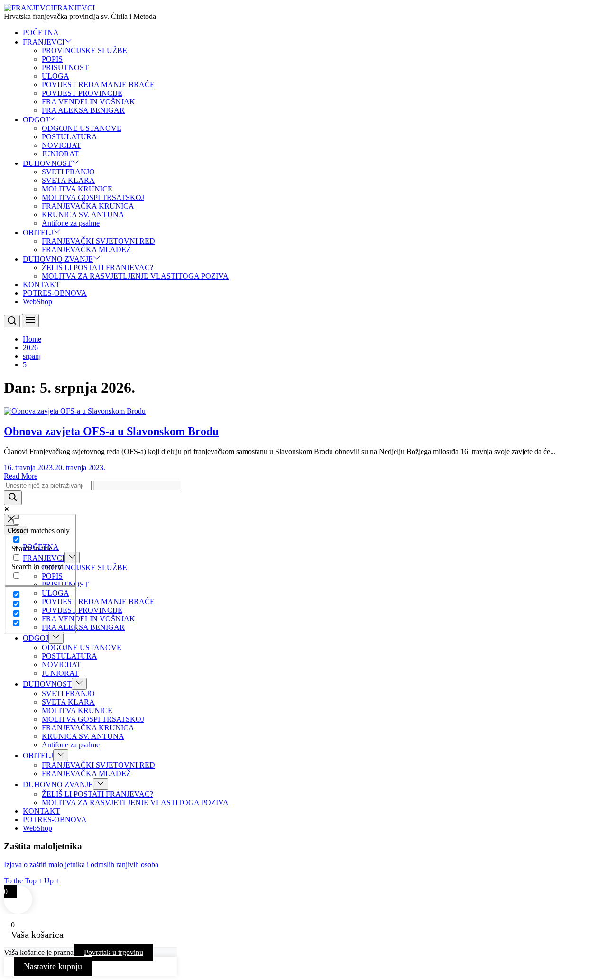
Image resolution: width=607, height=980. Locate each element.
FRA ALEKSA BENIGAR (83, 110)
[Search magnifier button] (13, 497)
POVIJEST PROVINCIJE (82, 93)
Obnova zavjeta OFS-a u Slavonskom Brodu (111, 431)
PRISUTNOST (65, 68)
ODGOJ (35, 120)
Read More (20, 476)
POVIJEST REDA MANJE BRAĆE (98, 85)
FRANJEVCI (74, 8)
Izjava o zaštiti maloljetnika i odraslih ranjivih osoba (81, 865)
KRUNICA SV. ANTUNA (83, 214)
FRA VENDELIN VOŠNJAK (88, 102)
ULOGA (55, 76)
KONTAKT (41, 285)
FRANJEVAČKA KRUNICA (88, 206)
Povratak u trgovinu (113, 952)
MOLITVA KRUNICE (77, 189)
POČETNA (41, 32)
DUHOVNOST (47, 163)
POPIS (52, 59)
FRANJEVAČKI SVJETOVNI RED (98, 241)
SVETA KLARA (68, 180)
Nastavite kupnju (53, 966)
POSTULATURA (69, 137)
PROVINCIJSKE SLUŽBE (84, 50)
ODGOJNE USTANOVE (81, 128)
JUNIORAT (60, 154)
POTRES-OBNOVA (55, 293)
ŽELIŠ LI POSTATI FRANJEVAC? (97, 267)
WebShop (37, 302)
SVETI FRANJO (68, 172)
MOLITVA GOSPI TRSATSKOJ (93, 197)
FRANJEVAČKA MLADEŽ (86, 249)
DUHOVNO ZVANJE (58, 259)
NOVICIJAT (61, 145)
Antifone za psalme (71, 223)
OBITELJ (38, 232)
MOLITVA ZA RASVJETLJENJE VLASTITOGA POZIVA (135, 276)
